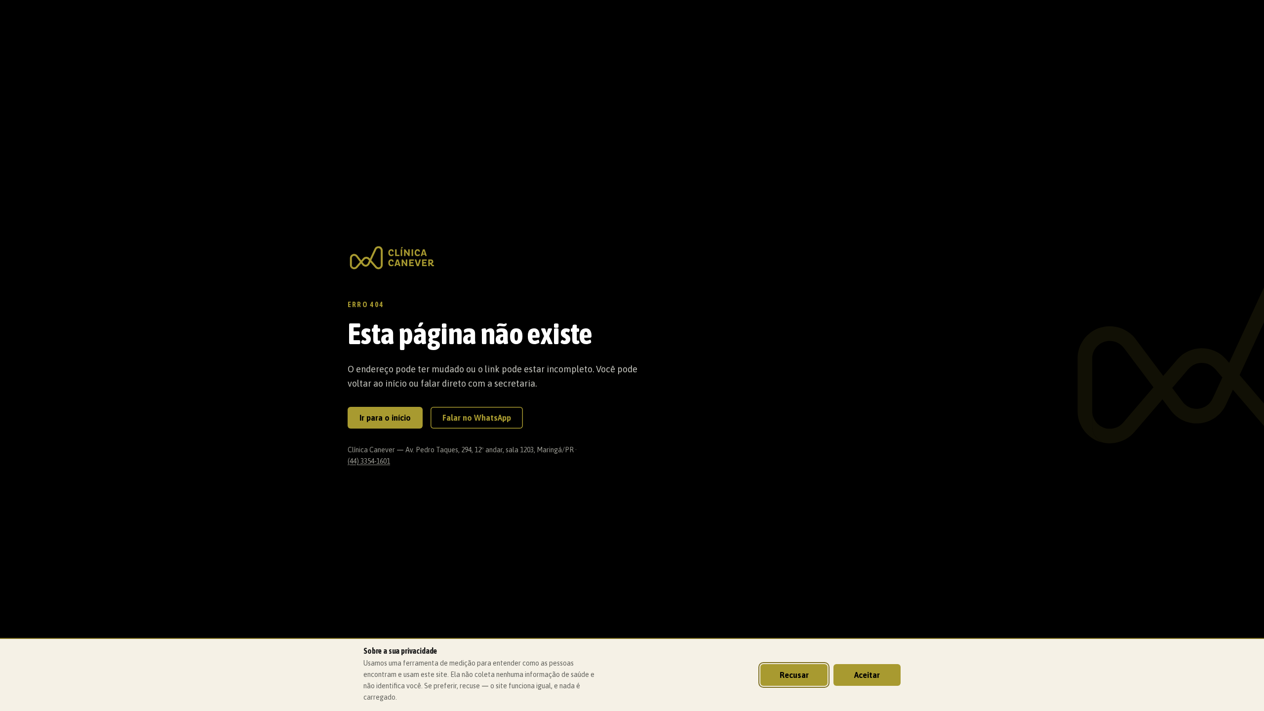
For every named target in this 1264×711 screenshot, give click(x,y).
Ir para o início (385, 417)
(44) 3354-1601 (369, 461)
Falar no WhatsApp (476, 417)
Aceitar (867, 675)
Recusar (794, 675)
